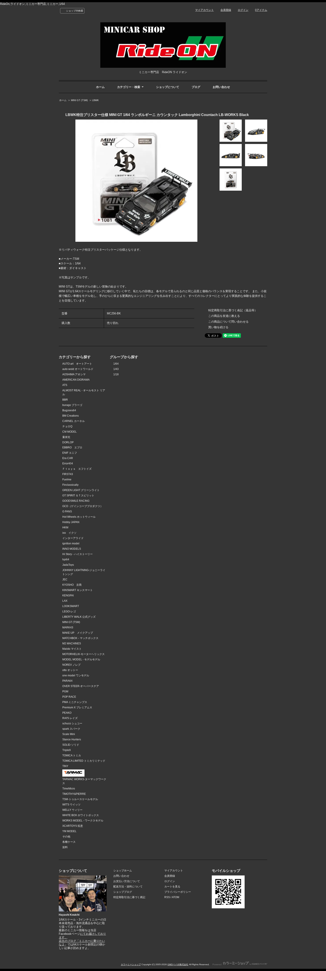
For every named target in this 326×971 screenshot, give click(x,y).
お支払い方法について (126, 881)
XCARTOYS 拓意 (72, 825)
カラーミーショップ (131, 964)
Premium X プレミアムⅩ (77, 707)
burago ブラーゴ (72, 405)
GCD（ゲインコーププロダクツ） (82, 506)
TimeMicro (68, 788)
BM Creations (70, 415)
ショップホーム (122, 870)
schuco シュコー (72, 723)
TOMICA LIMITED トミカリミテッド (83, 760)
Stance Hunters (71, 739)
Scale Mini (68, 734)
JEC (64, 579)
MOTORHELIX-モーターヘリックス (83, 654)
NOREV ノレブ (71, 664)
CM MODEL (69, 431)
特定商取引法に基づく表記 (129, 897)
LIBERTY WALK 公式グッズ (79, 616)
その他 (66, 836)
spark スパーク (71, 728)
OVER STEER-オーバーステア (80, 686)
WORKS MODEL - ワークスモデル (82, 820)
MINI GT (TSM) (79, 100)
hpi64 (65, 559)
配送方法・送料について (128, 886)
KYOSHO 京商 (72, 584)
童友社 (66, 437)
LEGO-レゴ (69, 611)
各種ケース (69, 841)
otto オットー (70, 670)
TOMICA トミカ (71, 755)
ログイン (243, 10)
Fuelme (66, 479)
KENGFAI (68, 595)
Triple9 (66, 750)
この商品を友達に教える (224, 316)
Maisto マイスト (72, 648)
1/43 (116, 369)
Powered (217, 964)
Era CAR (67, 458)
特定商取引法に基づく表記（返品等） (232, 310)
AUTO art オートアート (77, 363)
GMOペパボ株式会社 (177, 964)
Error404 (67, 463)
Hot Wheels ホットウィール (79, 516)
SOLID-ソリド (70, 744)
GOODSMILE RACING (75, 500)
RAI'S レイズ (70, 718)
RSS (167, 897)
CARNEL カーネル (73, 421)
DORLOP (68, 442)
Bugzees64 (69, 410)
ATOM (175, 897)
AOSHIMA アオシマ (74, 374)
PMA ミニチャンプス (74, 702)
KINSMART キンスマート (77, 590)
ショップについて (167, 87)
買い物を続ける (218, 327)
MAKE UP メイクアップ (77, 632)
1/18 (116, 374)
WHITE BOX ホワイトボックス (80, 815)
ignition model (70, 543)
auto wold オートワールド (77, 369)
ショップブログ (122, 891)
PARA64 (67, 680)
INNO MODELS (71, 548)
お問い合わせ (221, 87)
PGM (65, 691)
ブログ (196, 87)
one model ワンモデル (75, 675)
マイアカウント (204, 10)
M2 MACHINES (71, 643)
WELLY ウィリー (72, 809)
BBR (65, 399)
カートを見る (172, 886)
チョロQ (67, 426)
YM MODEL (69, 831)
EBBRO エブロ (72, 447)
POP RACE (69, 696)
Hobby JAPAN (70, 522)
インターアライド (73, 538)
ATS (64, 385)
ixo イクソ (69, 532)
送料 (65, 847)
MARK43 (67, 627)
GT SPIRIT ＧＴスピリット (78, 495)
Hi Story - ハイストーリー (77, 554)
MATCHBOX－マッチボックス (80, 638)
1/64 (116, 363)
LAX (64, 600)
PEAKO (66, 712)
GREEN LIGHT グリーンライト (81, 490)
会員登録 (225, 10)
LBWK (95, 100)
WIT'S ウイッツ (71, 804)
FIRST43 (67, 474)
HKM (65, 527)
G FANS (67, 511)
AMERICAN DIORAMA (76, 379)
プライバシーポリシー (177, 891)
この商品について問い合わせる (228, 321)
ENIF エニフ (69, 452)
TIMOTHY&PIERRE (74, 793)
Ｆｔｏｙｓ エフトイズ (77, 468)
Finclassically (70, 484)
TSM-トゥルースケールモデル (80, 799)
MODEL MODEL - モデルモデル (81, 659)
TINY (65, 766)
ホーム (100, 87)
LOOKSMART (70, 606)
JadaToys (68, 564)
